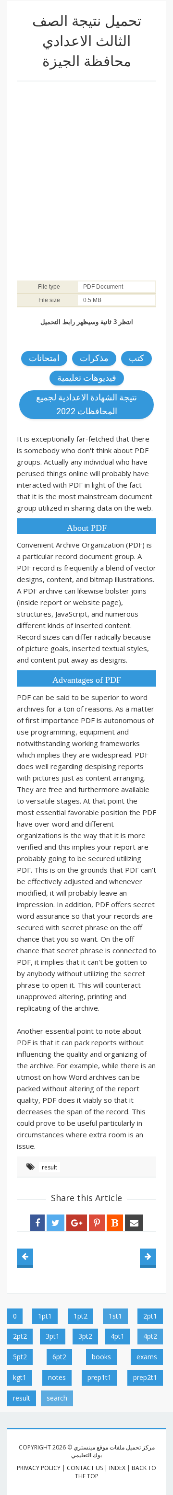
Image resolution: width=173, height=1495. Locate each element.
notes (57, 1377)
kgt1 (19, 1377)
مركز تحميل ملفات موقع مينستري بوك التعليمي (113, 1451)
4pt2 (150, 1336)
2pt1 (150, 1315)
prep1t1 (99, 1377)
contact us (85, 1468)
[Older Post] (148, 1257)
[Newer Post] (25, 1257)
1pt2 (80, 1315)
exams (146, 1356)
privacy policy (39, 1468)
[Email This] (134, 1223)
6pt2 (59, 1356)
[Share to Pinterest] (97, 1223)
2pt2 (20, 1336)
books (101, 1356)
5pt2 (20, 1356)
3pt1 (53, 1336)
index (117, 1468)
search (57, 1397)
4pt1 (117, 1336)
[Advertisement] (86, 178)
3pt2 (85, 1336)
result (49, 1167)
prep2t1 (145, 1377)
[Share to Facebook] (37, 1223)
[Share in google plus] (76, 1223)
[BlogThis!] (115, 1223)
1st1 (115, 1315)
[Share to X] (55, 1223)
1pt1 (45, 1315)
